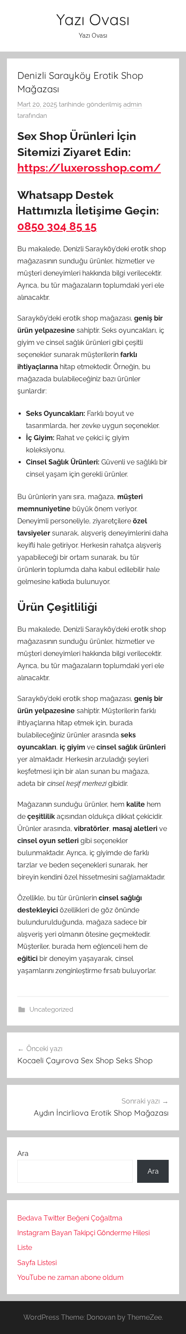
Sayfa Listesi (37, 1263)
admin (132, 104)
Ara (23, 1153)
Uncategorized (51, 1009)
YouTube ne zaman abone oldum (70, 1277)
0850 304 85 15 (56, 226)
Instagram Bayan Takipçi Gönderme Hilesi (83, 1233)
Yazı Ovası (93, 19)
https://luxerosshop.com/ (89, 167)
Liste (24, 1247)
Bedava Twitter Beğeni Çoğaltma (69, 1218)
